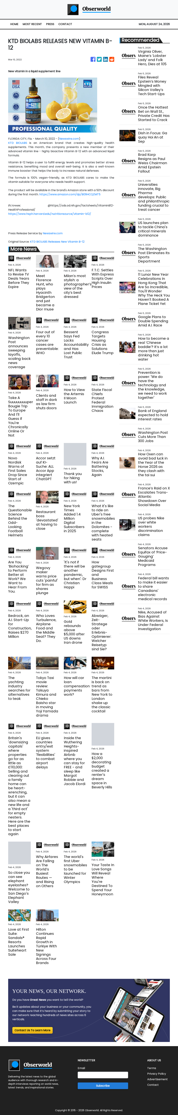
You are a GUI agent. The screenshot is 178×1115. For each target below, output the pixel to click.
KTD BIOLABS (17, 143)
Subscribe (103, 1086)
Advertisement (157, 1079)
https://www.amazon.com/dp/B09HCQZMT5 (69, 194)
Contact (153, 1085)
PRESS (50, 24)
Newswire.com (69, 139)
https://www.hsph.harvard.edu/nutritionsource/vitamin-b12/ (49, 214)
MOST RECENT (32, 24)
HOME (14, 24)
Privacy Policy (156, 1074)
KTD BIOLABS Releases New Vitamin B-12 (57, 242)
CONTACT (65, 24)
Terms (151, 1068)
